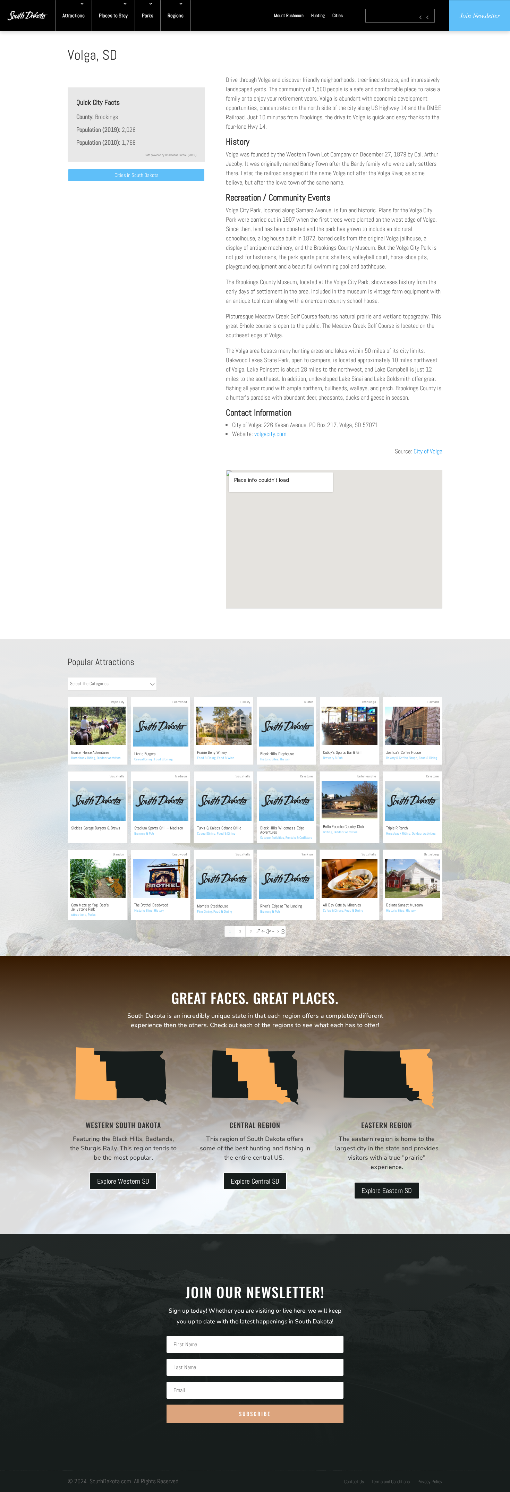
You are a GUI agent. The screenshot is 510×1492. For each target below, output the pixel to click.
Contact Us (354, 1482)
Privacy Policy (429, 1482)
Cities (337, 15)
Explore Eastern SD (387, 1190)
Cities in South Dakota (136, 175)
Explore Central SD (255, 1181)
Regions (176, 15)
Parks (147, 15)
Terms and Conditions (391, 1482)
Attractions (73, 15)
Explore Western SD (123, 1181)
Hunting (318, 15)
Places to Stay (113, 15)
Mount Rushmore (289, 15)
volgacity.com (270, 434)
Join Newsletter (480, 15)
